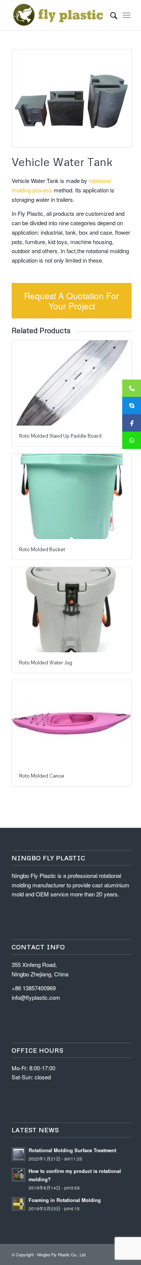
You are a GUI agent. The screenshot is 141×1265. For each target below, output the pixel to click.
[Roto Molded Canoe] (71, 722)
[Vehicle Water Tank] (72, 98)
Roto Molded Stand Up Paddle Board (60, 436)
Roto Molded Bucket (42, 549)
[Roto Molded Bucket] (71, 496)
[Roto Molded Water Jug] (71, 609)
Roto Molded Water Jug (45, 662)
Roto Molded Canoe (41, 776)
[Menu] (126, 15)
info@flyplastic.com (36, 997)
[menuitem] (110, 15)
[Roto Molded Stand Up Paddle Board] (71, 383)
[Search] (110, 15)
